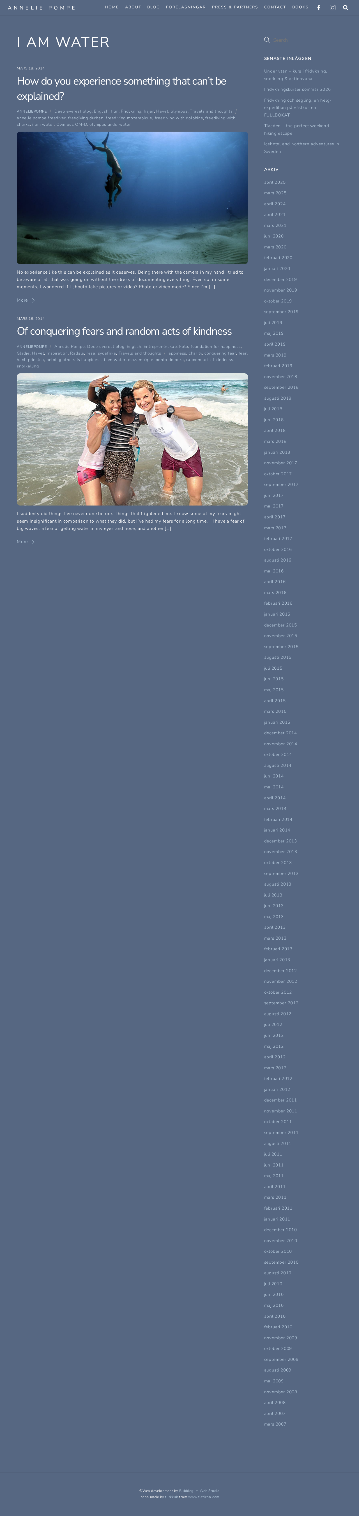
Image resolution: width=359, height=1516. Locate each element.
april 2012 (275, 1057)
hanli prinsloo (30, 359)
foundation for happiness (216, 346)
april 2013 (275, 927)
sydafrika (107, 353)
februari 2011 (278, 1208)
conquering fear (220, 353)
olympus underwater (110, 124)
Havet (162, 111)
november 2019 (280, 290)
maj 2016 (274, 571)
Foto (183, 346)
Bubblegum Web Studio (199, 1491)
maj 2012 (274, 1046)
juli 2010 (273, 1284)
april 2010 (275, 1316)
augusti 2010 (278, 1273)
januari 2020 (277, 268)
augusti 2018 (278, 398)
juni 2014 (274, 776)
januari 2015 (277, 722)
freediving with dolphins (179, 118)
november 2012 (280, 981)
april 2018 (275, 430)
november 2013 (280, 851)
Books (300, 7)
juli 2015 (273, 668)
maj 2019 (274, 333)
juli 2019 (273, 322)
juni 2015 (274, 679)
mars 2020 (275, 247)
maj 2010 (274, 1305)
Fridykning (131, 111)
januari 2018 (277, 452)
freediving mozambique (129, 118)
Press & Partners (235, 7)
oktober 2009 (278, 1348)
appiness (177, 353)
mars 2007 (275, 1424)
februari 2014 (278, 819)
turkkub (171, 1497)
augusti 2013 (278, 884)
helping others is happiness (74, 359)
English (101, 111)
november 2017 (280, 463)
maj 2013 (274, 916)
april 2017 (275, 517)
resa (91, 353)
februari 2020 (278, 257)
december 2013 (280, 841)
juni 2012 (274, 1035)
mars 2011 (275, 1197)
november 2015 (280, 636)
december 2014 (280, 733)
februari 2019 (278, 366)
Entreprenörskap (160, 346)
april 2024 (275, 204)
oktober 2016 (278, 549)
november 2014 (280, 744)
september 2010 (281, 1262)
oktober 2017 (278, 474)
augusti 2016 (278, 560)
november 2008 (280, 1392)
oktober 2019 (278, 301)
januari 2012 (277, 1089)
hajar (149, 111)
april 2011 (275, 1186)
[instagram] (332, 7)
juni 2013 (274, 906)
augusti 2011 (278, 1143)
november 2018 (280, 376)
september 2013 (281, 873)
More (22, 300)
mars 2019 (275, 355)
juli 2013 (273, 895)
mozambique (140, 359)
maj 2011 (274, 1176)
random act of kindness (209, 359)
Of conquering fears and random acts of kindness (124, 331)
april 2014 (275, 798)
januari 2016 (277, 614)
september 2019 (281, 312)
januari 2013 (277, 960)
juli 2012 (273, 1024)
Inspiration (57, 353)
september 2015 (281, 646)
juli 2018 (273, 409)
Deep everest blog (73, 111)
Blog (153, 7)
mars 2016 (275, 592)
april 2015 (275, 701)
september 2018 (281, 387)
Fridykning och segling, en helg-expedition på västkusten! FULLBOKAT (298, 107)
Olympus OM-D (71, 124)
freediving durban (85, 118)
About (133, 7)
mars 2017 (275, 528)
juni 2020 (274, 236)
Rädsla (77, 353)
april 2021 (275, 214)
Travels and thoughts (211, 111)
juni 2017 (274, 495)
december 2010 (280, 1230)
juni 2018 (274, 420)
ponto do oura (170, 359)
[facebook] (319, 7)
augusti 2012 (278, 1014)
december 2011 (280, 1100)
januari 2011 (277, 1219)
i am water (43, 124)
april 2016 (275, 581)
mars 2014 (275, 808)
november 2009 (280, 1338)
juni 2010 (274, 1294)
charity (195, 353)
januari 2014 (277, 830)
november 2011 (280, 1111)
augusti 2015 (278, 657)
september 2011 (281, 1132)
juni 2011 (274, 1165)
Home (112, 7)
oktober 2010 (278, 1251)
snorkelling (28, 366)
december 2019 (280, 279)
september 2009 (281, 1359)
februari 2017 (278, 538)
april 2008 (275, 1402)
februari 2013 (278, 949)
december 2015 (280, 625)
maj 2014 (274, 787)
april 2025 (275, 182)
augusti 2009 (278, 1370)
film (114, 111)
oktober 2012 (278, 992)
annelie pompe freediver (41, 118)
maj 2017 (274, 506)
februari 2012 (278, 1078)
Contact (275, 7)
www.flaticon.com (203, 1497)
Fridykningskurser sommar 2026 (297, 89)
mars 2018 (275, 441)
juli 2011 (273, 1154)
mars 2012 (275, 1068)
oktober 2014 (278, 754)
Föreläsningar (186, 7)
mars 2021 (275, 225)
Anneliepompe (32, 111)
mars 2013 (275, 938)
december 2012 (280, 971)
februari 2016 (278, 603)
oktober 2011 (278, 1121)
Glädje (23, 353)
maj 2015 (274, 690)
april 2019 (275, 344)
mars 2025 (275, 193)
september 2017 (281, 484)
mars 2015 (275, 711)
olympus (179, 111)
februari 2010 (278, 1327)
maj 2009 (274, 1381)
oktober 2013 (278, 862)
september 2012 (281, 1003)
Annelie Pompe (69, 346)
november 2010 (280, 1240)
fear (243, 353)
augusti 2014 (278, 765)
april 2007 (275, 1413)
